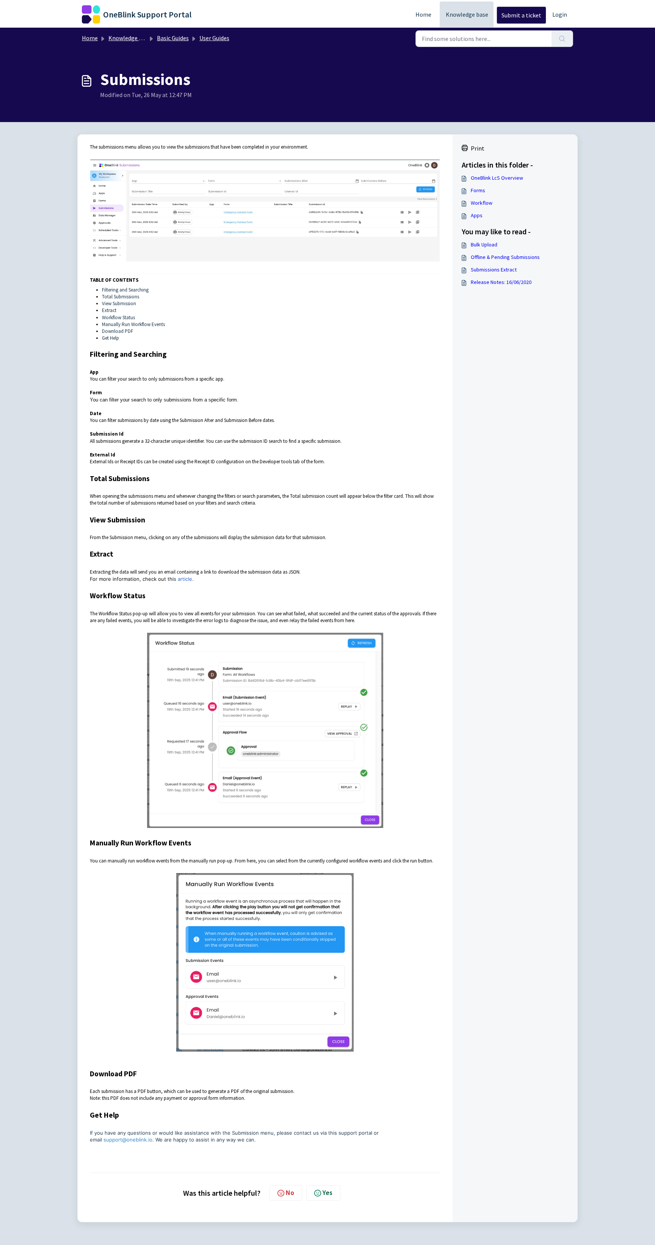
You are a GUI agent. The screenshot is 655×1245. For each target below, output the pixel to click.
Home (423, 14)
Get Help (110, 338)
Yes (327, 1192)
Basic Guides (173, 38)
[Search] (562, 38)
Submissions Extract (494, 269)
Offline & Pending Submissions (505, 257)
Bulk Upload (484, 244)
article (185, 579)
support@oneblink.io (127, 1140)
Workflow (481, 202)
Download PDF (117, 331)
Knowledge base (467, 14)
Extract (109, 310)
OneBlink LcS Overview (497, 177)
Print (477, 148)
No (290, 1192)
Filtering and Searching (125, 290)
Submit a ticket (521, 15)
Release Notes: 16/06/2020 (501, 282)
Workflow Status (118, 317)
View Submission (119, 303)
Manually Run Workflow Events (133, 324)
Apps (477, 215)
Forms (478, 190)
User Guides (214, 38)
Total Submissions (120, 296)
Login (559, 14)
